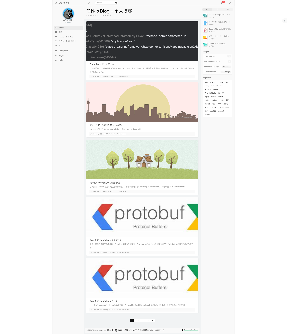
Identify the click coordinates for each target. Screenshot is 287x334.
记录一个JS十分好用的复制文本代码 (106, 125)
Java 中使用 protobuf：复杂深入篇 (106, 240)
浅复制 (207, 104)
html (221, 82)
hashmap (215, 100)
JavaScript (213, 82)
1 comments (121, 191)
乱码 (206, 111)
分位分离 (213, 107)
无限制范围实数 (223, 107)
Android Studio (210, 93)
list (217, 86)
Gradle (215, 89)
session (220, 97)
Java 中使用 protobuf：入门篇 (104, 301)
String (207, 86)
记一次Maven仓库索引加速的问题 (105, 182)
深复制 (214, 104)
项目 (226, 82)
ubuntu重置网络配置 (217, 43)
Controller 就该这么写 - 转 (102, 64)
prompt (221, 111)
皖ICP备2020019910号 (156, 330)
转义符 (207, 114)
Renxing (96, 76)
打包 (222, 100)
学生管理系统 (223, 104)
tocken (207, 100)
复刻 (206, 107)
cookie (213, 97)
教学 (223, 93)
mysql (207, 97)
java (206, 82)
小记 (227, 100)
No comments (123, 76)
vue (212, 86)
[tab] (207, 9)
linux (221, 86)
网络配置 (208, 89)
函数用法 (213, 111)
